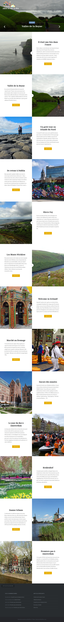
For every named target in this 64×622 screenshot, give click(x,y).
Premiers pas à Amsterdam (15, 602)
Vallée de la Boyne (37, 599)
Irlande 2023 (43, 5)
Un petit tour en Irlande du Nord (32, 26)
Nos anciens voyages (54, 5)
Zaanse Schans (17, 599)
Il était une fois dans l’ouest (39, 597)
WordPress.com (43, 619)
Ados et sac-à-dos (10, 8)
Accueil (36, 5)
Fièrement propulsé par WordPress (25, 619)
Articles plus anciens (8, 585)
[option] (32, 16)
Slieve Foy (36, 607)
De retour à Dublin (37, 604)
